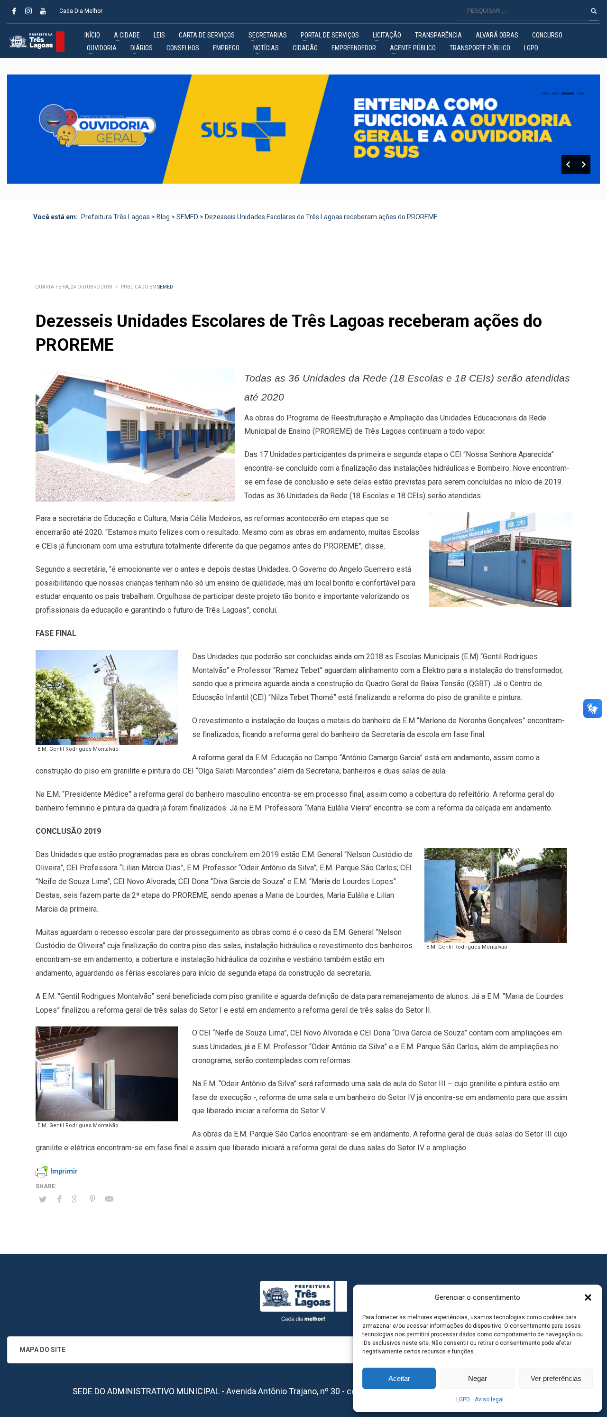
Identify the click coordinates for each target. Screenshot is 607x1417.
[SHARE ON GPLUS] (76, 1199)
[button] (588, 1297)
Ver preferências (556, 1378)
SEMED (165, 286)
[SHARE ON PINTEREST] (92, 1199)
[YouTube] (43, 11)
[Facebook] (14, 11)
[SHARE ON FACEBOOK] (59, 1199)
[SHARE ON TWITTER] (43, 1200)
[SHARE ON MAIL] (109, 1199)
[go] (593, 10)
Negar (477, 1378)
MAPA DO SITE (42, 1349)
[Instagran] (28, 11)
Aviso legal (489, 1399)
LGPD (463, 1399)
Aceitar (399, 1378)
